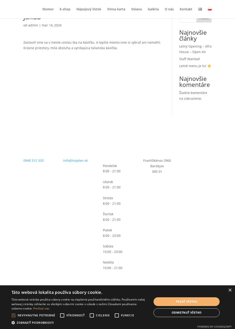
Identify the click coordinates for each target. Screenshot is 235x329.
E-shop (65, 9)
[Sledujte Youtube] (197, 141)
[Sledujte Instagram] (196, 132)
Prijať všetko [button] (186, 301)
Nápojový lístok (88, 9)
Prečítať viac (41, 308)
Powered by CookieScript (214, 326)
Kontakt (186, 9)
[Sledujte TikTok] (205, 132)
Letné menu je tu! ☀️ (195, 66)
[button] (79, 323)
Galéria (153, 9)
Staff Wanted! (189, 59)
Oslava (136, 9)
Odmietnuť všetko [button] (186, 313)
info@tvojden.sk (75, 160)
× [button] (230, 290)
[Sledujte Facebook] (186, 132)
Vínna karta (116, 9)
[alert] (117, 307)
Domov (48, 9)
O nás (169, 9)
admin (33, 25)
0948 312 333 (33, 160)
